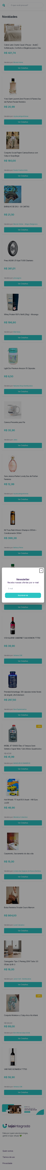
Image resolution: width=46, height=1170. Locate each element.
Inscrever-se (23, 595)
